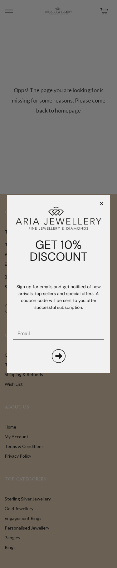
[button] (101, 203)
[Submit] (59, 356)
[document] (58, 284)
